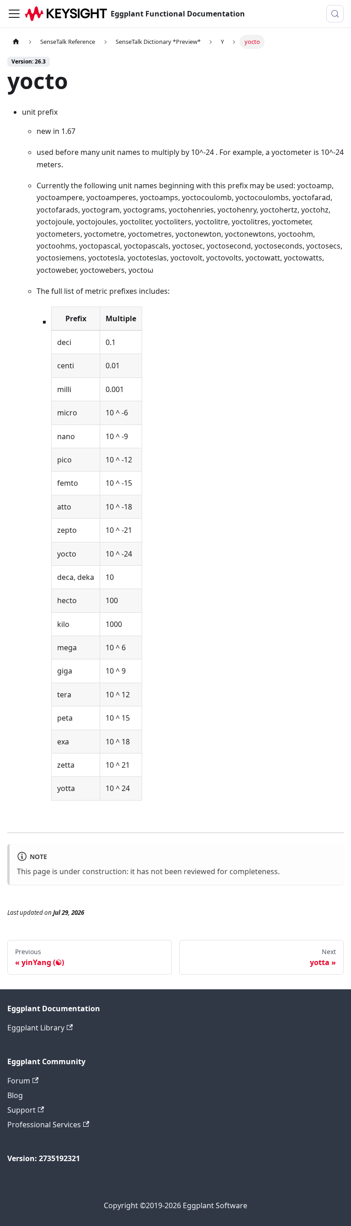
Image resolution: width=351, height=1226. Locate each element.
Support (21, 1110)
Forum (18, 1081)
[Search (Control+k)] (335, 13)
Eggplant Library (35, 1028)
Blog (15, 1095)
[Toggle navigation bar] (14, 14)
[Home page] (16, 42)
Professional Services (44, 1125)
